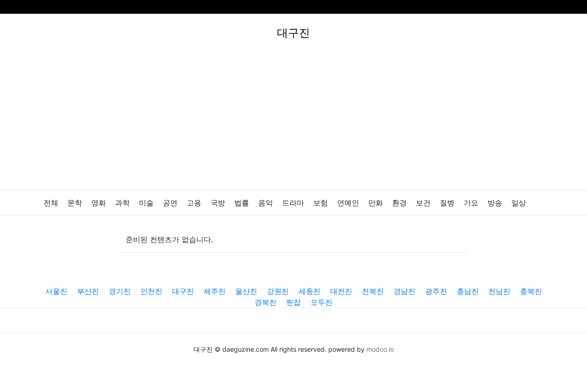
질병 (447, 203)
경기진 (120, 291)
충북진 (531, 291)
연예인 (348, 203)
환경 (399, 203)
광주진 (436, 291)
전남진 (499, 291)
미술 (146, 203)
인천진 (151, 291)
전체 (51, 203)
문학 (74, 203)
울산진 (246, 291)
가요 (471, 203)
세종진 (310, 291)
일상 (518, 203)
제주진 (215, 291)
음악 (265, 203)
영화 (98, 203)
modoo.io (380, 349)
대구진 (183, 291)
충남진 (468, 291)
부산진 (88, 291)
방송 (494, 203)
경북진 (266, 302)
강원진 (278, 291)
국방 (217, 203)
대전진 (341, 291)
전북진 (373, 291)
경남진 (404, 291)
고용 (194, 203)
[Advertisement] (293, 121)
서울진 (56, 291)
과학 (122, 203)
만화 (375, 203)
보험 (320, 203)
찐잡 (293, 302)
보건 (423, 203)
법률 (241, 203)
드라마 (293, 203)
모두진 (321, 302)
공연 (170, 203)
